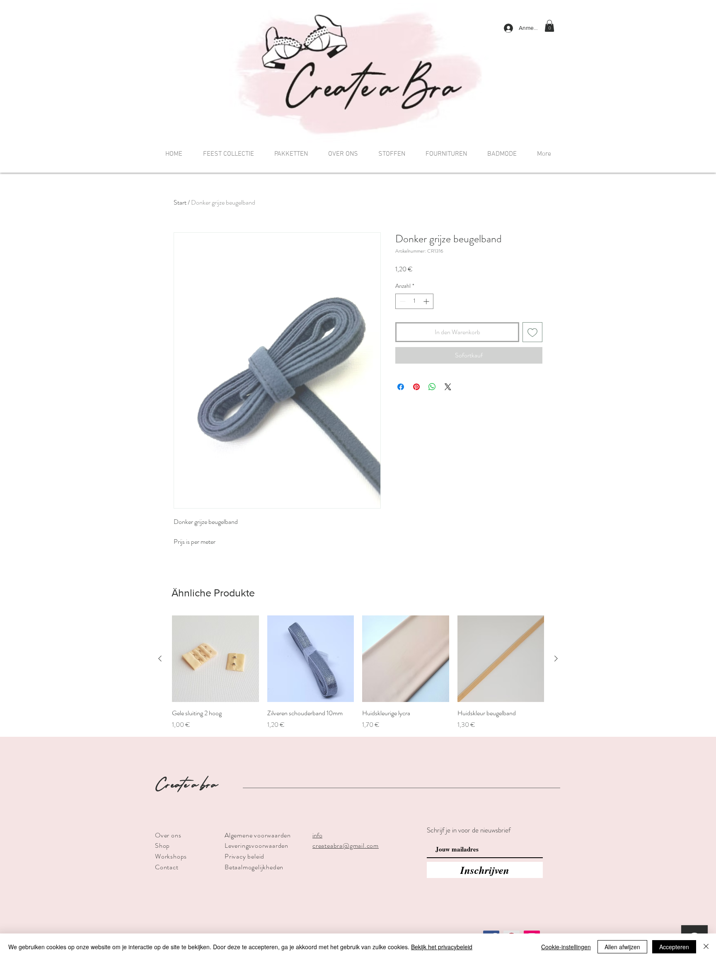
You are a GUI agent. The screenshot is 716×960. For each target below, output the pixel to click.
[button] (549, 26)
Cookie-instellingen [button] (566, 947)
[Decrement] (402, 301)
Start (180, 202)
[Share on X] (448, 387)
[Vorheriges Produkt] (160, 658)
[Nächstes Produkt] (556, 658)
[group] (358, 672)
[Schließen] (706, 946)
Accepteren (674, 947)
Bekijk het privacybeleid (441, 947)
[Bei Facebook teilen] (401, 387)
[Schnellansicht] (215, 658)
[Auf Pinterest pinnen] (416, 387)
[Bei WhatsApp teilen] (432, 387)
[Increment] (427, 301)
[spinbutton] (414, 301)
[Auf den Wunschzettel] (532, 332)
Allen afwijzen (622, 947)
